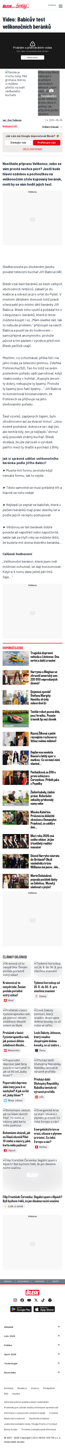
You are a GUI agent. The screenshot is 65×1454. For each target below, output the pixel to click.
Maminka (8, 1281)
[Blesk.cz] (32, 1292)
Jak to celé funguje (32, 148)
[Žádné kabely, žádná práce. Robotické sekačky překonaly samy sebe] (16, 797)
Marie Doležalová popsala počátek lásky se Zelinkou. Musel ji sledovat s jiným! (44, 881)
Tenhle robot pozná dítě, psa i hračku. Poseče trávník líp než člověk (45, 715)
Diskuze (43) (10, 126)
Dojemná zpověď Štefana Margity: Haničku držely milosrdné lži (41, 697)
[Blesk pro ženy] (16, 8)
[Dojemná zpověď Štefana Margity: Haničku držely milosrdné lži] (16, 697)
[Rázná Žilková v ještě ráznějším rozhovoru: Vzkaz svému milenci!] (16, 739)
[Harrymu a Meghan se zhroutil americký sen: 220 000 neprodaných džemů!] (16, 677)
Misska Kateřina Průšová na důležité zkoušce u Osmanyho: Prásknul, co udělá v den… (44, 819)
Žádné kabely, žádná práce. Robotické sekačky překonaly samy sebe (43, 798)
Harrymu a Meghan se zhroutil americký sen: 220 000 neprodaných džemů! (44, 677)
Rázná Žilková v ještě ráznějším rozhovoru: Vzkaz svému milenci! (44, 737)
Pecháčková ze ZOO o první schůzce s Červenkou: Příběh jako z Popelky (45, 778)
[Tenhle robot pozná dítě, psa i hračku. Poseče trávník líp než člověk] (16, 718)
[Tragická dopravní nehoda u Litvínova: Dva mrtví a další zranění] (16, 658)
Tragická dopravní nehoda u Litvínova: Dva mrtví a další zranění (45, 657)
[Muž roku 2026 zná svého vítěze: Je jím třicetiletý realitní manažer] (16, 841)
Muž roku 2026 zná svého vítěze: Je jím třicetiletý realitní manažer (42, 841)
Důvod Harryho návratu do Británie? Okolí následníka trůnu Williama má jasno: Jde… (45, 861)
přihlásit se (52, 5)
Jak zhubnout (23, 1281)
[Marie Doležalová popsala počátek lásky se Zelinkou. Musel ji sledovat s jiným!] (16, 881)
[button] (60, 6)
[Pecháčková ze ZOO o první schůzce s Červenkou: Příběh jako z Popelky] (16, 777)
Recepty (56, 1281)
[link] (15, 1300)
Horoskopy (39, 1281)
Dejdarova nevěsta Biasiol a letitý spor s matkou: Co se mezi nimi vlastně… (45, 758)
